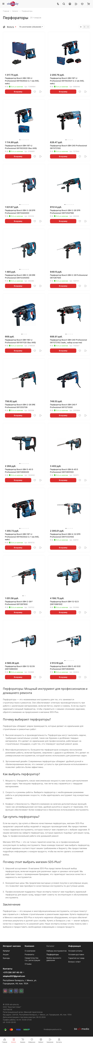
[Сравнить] (40, 91)
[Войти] (70, 4)
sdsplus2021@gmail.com (14, 976)
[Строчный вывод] (84, 27)
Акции (5, 954)
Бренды (6, 958)
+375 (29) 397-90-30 (12, 972)
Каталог (6, 951)
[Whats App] (21, 990)
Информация (74, 946)
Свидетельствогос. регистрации (32, 959)
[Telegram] (10, 990)
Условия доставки (76, 954)
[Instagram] (5, 990)
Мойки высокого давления (53, 959)
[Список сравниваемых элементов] (76, 4)
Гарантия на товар (76, 958)
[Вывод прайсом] (88, 27)
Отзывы (28, 964)
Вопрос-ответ (74, 962)
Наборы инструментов (56, 951)
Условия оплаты (75, 951)
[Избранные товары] (82, 4)
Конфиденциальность (53, 1029)
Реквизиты (29, 954)
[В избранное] (34, 91)
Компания (29, 946)
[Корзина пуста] (88, 4)
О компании (30, 951)
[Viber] (16, 990)
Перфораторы (52, 954)
